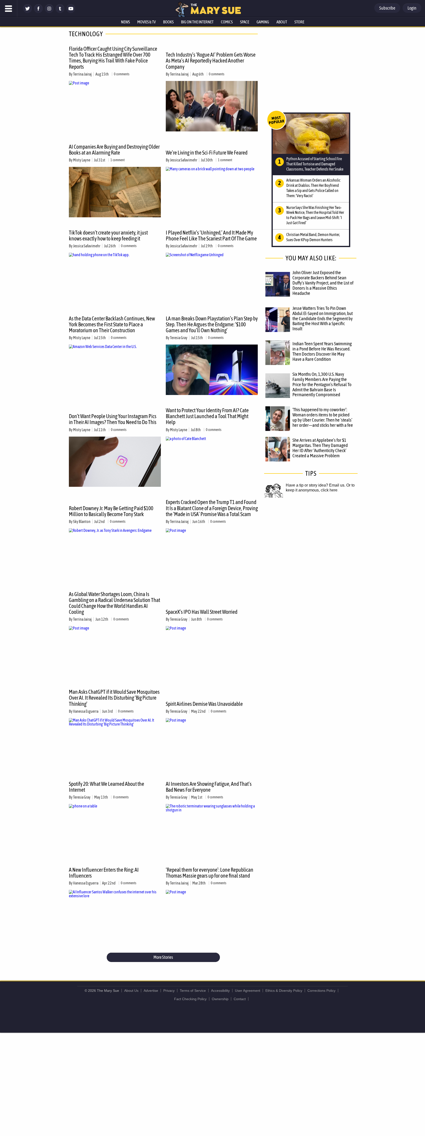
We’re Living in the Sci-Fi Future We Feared (206, 152)
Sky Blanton (82, 521)
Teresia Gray (178, 337)
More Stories (163, 957)
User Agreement (247, 991)
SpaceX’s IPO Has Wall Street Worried (201, 612)
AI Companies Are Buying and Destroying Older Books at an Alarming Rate (114, 149)
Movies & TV (146, 21)
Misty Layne (81, 160)
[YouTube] (70, 12)
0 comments (121, 74)
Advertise (151, 991)
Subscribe (387, 8)
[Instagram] (49, 12)
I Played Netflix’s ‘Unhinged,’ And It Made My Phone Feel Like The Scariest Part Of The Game (211, 235)
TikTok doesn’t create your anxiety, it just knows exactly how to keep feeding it (108, 235)
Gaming (263, 21)
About (281, 21)
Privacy (169, 991)
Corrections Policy (321, 991)
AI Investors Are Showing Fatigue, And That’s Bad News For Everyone (209, 787)
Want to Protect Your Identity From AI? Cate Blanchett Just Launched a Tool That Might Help (207, 416)
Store (299, 21)
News (125, 21)
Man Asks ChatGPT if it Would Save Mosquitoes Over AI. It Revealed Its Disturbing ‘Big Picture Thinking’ (114, 698)
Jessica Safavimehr (183, 160)
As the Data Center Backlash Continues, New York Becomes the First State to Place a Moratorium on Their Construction (112, 324)
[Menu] (8, 8)
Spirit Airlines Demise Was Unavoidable (204, 704)
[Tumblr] (60, 12)
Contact (240, 999)
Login (412, 8)
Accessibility (220, 991)
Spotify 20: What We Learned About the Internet (106, 787)
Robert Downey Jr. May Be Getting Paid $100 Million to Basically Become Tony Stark (111, 511)
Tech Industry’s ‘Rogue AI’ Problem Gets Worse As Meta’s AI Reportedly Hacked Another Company (211, 60)
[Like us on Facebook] (38, 12)
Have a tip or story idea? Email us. (315, 485)
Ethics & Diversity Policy (283, 991)
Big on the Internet (197, 21)
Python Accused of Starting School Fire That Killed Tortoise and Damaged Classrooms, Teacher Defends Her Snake (314, 164)
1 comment (117, 160)
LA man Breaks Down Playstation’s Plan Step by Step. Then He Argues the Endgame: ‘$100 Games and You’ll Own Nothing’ (212, 324)
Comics (227, 21)
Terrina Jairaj (82, 74)
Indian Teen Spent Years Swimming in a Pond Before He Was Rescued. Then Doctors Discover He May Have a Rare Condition (322, 351)
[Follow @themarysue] (27, 12)
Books (168, 21)
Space (244, 21)
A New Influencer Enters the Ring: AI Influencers (104, 873)
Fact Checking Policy (190, 999)
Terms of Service (193, 991)
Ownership (220, 999)
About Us (131, 991)
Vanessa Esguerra (85, 711)
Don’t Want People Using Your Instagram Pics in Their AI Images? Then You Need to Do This (112, 419)
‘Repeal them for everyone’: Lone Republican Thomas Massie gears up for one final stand (209, 873)
